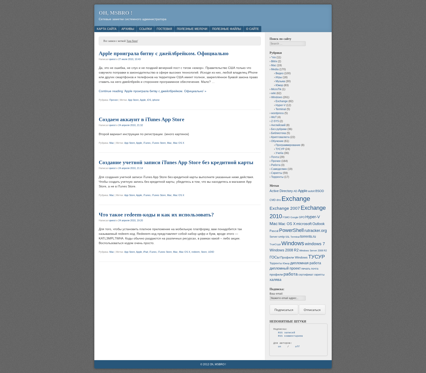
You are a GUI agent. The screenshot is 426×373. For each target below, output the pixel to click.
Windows (276, 97)
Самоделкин (279, 169)
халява (275, 280)
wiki (273, 93)
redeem (195, 252)
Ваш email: (276, 293)
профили (276, 274)
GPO (302, 217)
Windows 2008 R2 (284, 250)
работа (291, 274)
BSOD (319, 191)
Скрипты (276, 173)
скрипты (319, 274)
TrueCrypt (275, 244)
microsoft (304, 224)
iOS (149, 100)
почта (314, 268)
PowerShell (291, 230)
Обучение (277, 141)
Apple (143, 100)
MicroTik (276, 89)
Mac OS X (178, 143)
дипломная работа (305, 263)
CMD (273, 200)
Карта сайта (106, 29)
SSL (287, 236)
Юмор (279, 85)
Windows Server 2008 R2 (313, 250)
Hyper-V (281, 105)
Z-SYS (275, 121)
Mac (111, 143)
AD (295, 191)
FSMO (286, 217)
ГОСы (275, 257)
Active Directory (281, 191)
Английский (278, 125)
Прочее (113, 100)
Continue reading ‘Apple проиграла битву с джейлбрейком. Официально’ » (152, 91)
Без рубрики (279, 129)
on (279, 346)
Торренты (277, 177)
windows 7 (315, 243)
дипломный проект (285, 268)
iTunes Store (159, 143)
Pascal (274, 231)
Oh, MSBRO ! (115, 13)
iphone (156, 100)
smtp (281, 236)
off (297, 346)
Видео (280, 73)
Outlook (318, 224)
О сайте (252, 29)
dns (278, 200)
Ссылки (145, 29)
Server (274, 236)
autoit (311, 191)
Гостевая (164, 29)
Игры (279, 77)
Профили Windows (294, 257)
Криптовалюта (280, 137)
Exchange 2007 (285, 208)
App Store (133, 100)
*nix (273, 57)
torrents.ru (308, 236)
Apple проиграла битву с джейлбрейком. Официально (164, 53)
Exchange (282, 101)
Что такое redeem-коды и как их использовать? (156, 215)
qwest (112, 59)
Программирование (288, 145)
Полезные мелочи (192, 29)
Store (204, 252)
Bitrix (274, 61)
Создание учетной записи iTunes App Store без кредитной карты (176, 162)
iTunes (147, 143)
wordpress (277, 113)
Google (294, 217)
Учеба (279, 153)
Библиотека (278, 133)
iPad (145, 252)
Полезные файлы (226, 29)
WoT (274, 117)
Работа (275, 165)
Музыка (280, 81)
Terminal (281, 109)
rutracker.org (315, 230)
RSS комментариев (290, 336)
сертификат (306, 274)
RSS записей (286, 332)
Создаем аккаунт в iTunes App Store (141, 119)
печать (305, 268)
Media (275, 69)
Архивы (127, 29)
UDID (211, 252)
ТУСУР (280, 149)
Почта (275, 157)
